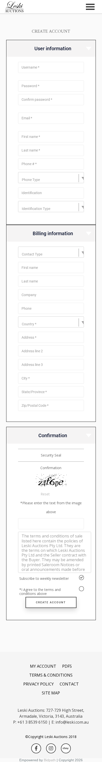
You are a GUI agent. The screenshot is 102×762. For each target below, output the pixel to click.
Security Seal (51, 455)
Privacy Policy (38, 684)
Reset (45, 494)
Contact (69, 684)
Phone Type (31, 180)
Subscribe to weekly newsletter (44, 578)
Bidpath (50, 760)
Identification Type (36, 209)
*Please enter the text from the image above (51, 507)
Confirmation (50, 467)
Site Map (51, 693)
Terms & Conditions (51, 675)
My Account (43, 666)
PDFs (67, 666)
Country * (29, 324)
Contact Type (32, 254)
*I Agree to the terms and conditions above (40, 591)
